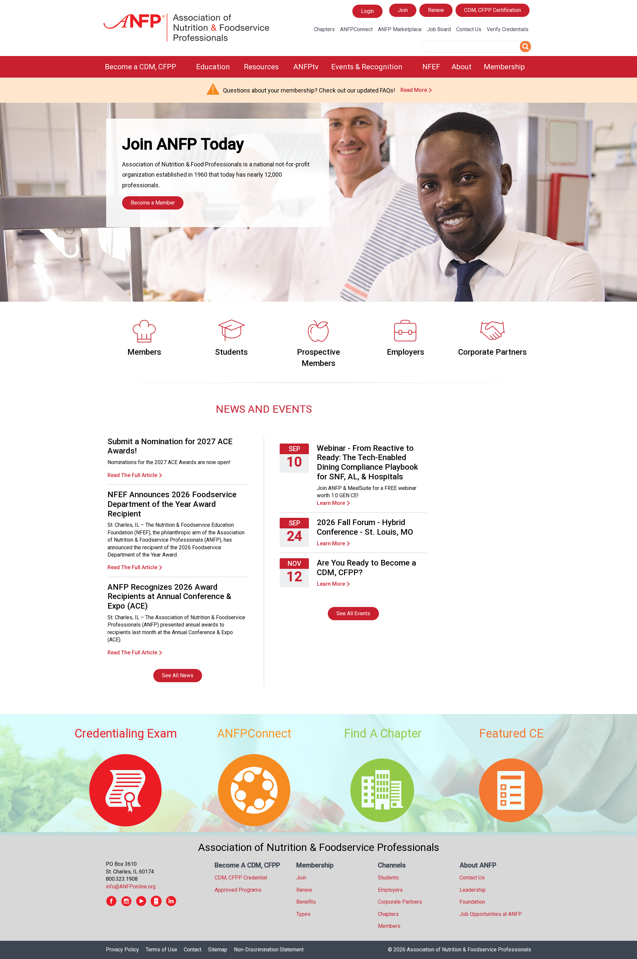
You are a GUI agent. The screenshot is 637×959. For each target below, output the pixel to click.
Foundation (472, 902)
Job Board (439, 29)
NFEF (431, 67)
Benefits (306, 902)
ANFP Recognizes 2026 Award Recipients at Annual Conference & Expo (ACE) (169, 596)
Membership (504, 67)
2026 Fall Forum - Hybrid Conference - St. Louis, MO (365, 527)
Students (231, 352)
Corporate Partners (492, 352)
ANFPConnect (356, 29)
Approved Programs (238, 890)
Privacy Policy (122, 949)
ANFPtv (305, 67)
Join (403, 10)
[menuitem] (146, 67)
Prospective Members (318, 357)
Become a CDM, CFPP (140, 67)
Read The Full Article (132, 475)
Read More (413, 90)
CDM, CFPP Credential (241, 877)
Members (144, 352)
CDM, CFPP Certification (492, 10)
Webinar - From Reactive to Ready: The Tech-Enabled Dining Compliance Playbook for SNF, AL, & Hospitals (367, 462)
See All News (177, 675)
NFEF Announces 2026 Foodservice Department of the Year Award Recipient (172, 504)
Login (367, 13)
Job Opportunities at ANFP (491, 914)
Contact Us (468, 29)
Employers (405, 352)
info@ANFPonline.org (131, 886)
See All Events (353, 613)
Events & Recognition (366, 67)
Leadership (473, 890)
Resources (261, 67)
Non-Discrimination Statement (269, 949)
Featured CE (511, 734)
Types (303, 914)
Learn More (331, 503)
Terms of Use (161, 949)
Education (213, 67)
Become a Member (153, 203)
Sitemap (217, 949)
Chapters (324, 29)
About (461, 67)
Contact (192, 949)
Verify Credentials (508, 29)
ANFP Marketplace (400, 29)
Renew (436, 10)
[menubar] (318, 67)
